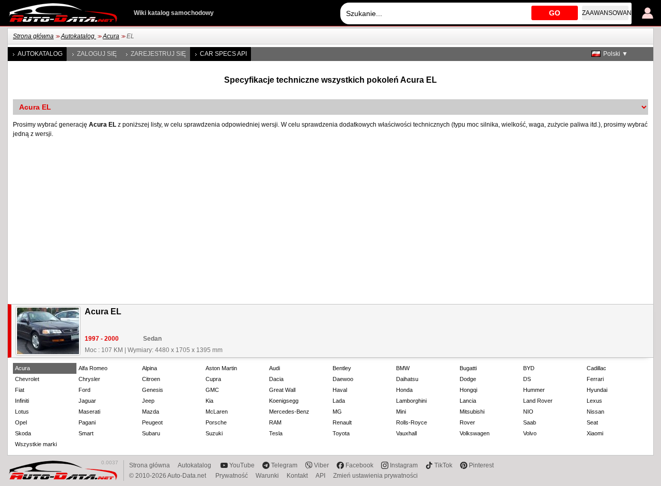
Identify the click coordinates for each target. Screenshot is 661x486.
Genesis (152, 390)
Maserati (89, 411)
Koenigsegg (283, 401)
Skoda (23, 433)
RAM (275, 422)
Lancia (468, 401)
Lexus (594, 401)
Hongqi (468, 390)
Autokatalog (78, 36)
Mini (401, 411)
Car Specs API (223, 53)
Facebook (359, 465)
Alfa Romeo (92, 368)
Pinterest (481, 465)
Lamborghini (411, 401)
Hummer (534, 390)
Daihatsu (407, 379)
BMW (403, 368)
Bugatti (468, 368)
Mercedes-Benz (289, 411)
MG (337, 411)
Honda (404, 390)
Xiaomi (595, 433)
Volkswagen (475, 433)
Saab (529, 422)
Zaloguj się (97, 53)
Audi (274, 368)
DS (527, 379)
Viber (321, 465)
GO (554, 13)
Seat (592, 422)
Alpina (149, 368)
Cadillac (596, 368)
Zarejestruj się (158, 53)
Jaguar (87, 401)
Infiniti (22, 401)
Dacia (276, 379)
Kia (209, 401)
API (320, 475)
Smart (85, 433)
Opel (21, 422)
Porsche (216, 422)
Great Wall (282, 390)
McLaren (217, 411)
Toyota (341, 433)
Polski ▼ (615, 53)
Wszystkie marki (36, 444)
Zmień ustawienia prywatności (375, 475)
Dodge (468, 379)
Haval (340, 390)
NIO (528, 411)
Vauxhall (406, 433)
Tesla (275, 433)
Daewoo (343, 379)
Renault (342, 422)
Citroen (151, 379)
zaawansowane (605, 13)
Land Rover (538, 401)
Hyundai (597, 390)
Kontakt (297, 475)
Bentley (342, 368)
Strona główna (33, 36)
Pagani (87, 422)
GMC (212, 390)
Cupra (213, 379)
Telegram (284, 465)
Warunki (267, 475)
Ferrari (595, 379)
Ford (84, 390)
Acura (111, 36)
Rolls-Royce (411, 422)
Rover (467, 422)
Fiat (19, 390)
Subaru (151, 433)
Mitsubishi (472, 411)
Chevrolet (27, 379)
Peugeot (152, 422)
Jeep (148, 401)
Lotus (22, 411)
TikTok (443, 465)
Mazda (150, 411)
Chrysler (89, 379)
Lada (339, 401)
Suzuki (214, 433)
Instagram (404, 465)
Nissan (595, 411)
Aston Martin (221, 368)
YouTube (242, 465)
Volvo (530, 433)
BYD (528, 368)
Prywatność (231, 475)
